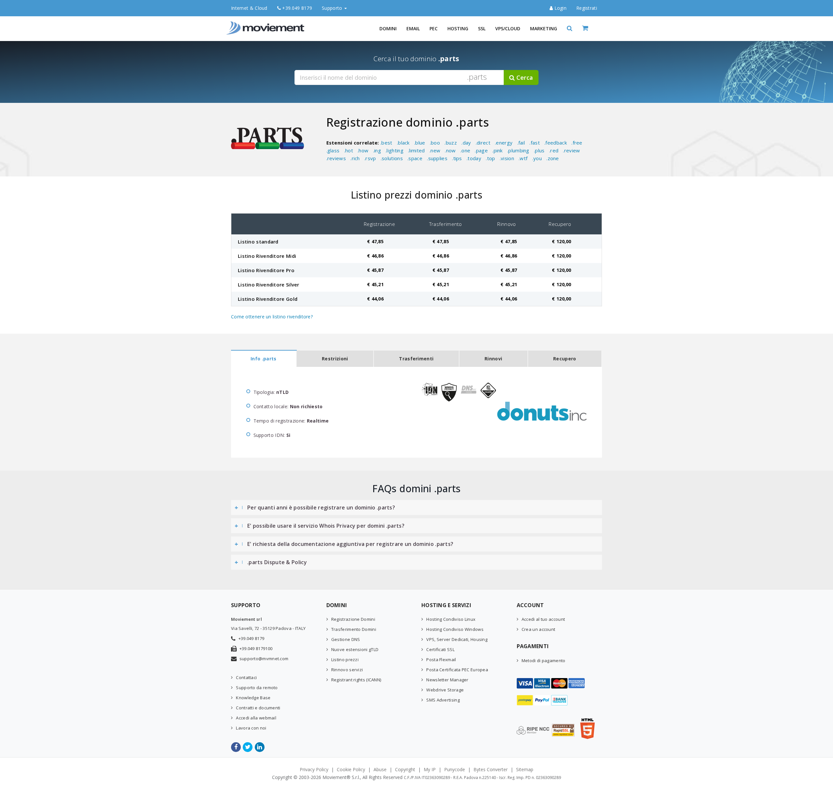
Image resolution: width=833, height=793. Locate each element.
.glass (333, 150)
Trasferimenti (416, 358)
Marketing (543, 28)
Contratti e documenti (258, 708)
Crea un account (538, 629)
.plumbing (518, 150)
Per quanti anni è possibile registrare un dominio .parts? (321, 507)
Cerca (524, 77)
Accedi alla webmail (256, 718)
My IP (430, 769)
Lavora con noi (251, 728)
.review (571, 150)
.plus (539, 150)
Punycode (454, 769)
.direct (483, 142)
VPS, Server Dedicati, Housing (456, 639)
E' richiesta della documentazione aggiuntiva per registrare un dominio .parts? (350, 544)
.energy (503, 142)
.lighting (394, 150)
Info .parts (263, 358)
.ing (377, 150)
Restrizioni (335, 358)
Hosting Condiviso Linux (450, 619)
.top (490, 158)
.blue (419, 142)
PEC (434, 28)
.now (450, 150)
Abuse (380, 769)
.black (403, 142)
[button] (569, 28)
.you (537, 158)
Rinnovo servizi (347, 670)
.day (466, 142)
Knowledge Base (253, 698)
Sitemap (524, 769)
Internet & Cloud (249, 8)
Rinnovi (493, 358)
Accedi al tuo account (543, 619)
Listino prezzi (345, 659)
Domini (388, 28)
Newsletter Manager (447, 680)
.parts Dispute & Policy (277, 562)
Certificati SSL (440, 649)
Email (413, 28)
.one (465, 150)
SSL (481, 28)
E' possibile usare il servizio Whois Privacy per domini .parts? (325, 525)
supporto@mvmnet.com (264, 658)
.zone (552, 158)
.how (363, 150)
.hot (348, 150)
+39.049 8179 (296, 8)
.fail (521, 142)
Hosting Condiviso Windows (455, 629)
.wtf (523, 158)
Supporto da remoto (257, 687)
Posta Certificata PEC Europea (457, 670)
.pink (497, 150)
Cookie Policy (351, 769)
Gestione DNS (345, 639)
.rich (355, 158)
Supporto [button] (333, 8)
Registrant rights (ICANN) (356, 680)
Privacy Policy (314, 769)
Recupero (564, 358)
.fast (534, 142)
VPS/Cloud (507, 28)
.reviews (336, 158)
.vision (507, 158)
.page (481, 150)
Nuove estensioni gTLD (354, 649)
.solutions (392, 158)
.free (576, 142)
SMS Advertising (443, 700)
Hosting (457, 28)
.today (474, 158)
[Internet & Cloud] (266, 24)
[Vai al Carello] (592, 28)
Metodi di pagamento (544, 660)
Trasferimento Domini (353, 629)
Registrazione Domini (353, 619)
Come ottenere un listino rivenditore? (272, 316)
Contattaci (246, 677)
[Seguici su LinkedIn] (260, 747)
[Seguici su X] (248, 747)
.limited (416, 150)
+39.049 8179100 (256, 648)
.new (435, 150)
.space (414, 158)
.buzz (450, 142)
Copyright (405, 769)
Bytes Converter (490, 769)
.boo (435, 142)
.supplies (437, 158)
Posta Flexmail (441, 659)
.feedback (555, 142)
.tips (457, 158)
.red (553, 150)
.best (386, 142)
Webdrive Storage (445, 690)
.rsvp (370, 158)
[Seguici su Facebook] (236, 747)
